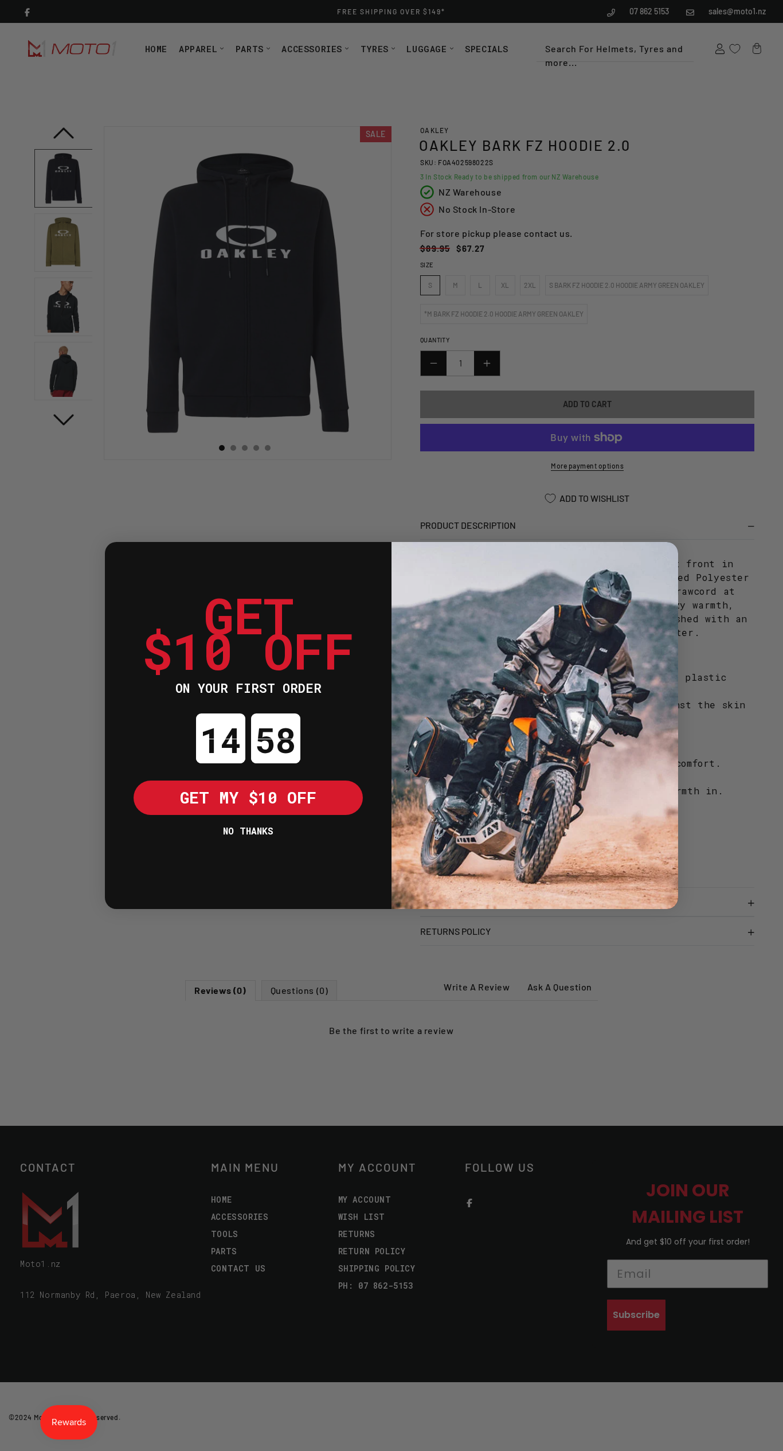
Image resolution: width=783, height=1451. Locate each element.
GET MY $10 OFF (248, 797)
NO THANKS (248, 831)
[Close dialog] (122, 559)
